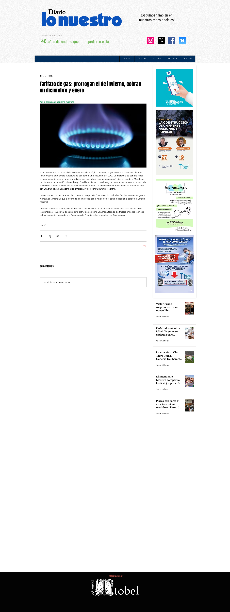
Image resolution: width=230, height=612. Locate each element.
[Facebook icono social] (171, 40)
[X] (161, 40)
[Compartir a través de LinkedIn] (57, 236)
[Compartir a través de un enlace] (66, 236)
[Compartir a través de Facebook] (41, 236)
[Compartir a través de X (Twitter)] (49, 236)
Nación (43, 225)
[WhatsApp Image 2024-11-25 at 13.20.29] (182, 40)
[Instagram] (150, 40)
